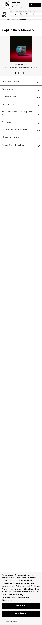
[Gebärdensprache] (33, 14)
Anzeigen (35, 5)
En (39, 14)
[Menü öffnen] (15, 14)
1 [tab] (16, 73)
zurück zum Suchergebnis (15, 19)
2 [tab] (19, 73)
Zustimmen (21, 613)
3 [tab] (23, 73)
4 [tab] (27, 73)
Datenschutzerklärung (12, 595)
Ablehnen (21, 605)
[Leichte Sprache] (27, 14)
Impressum (7, 597)
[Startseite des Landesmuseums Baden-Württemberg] (5, 16)
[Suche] (21, 14)
